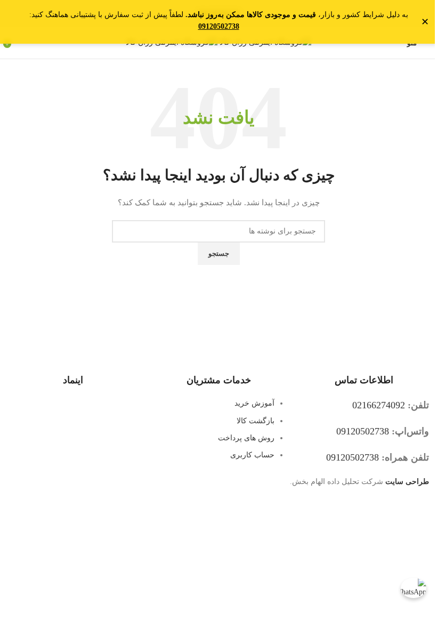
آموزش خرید (254, 403)
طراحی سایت (407, 482)
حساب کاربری (252, 455)
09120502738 (362, 431)
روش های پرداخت (246, 438)
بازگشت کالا (255, 421)
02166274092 (378, 405)
